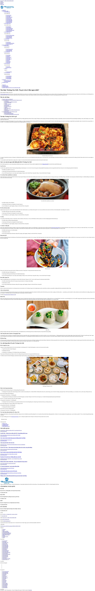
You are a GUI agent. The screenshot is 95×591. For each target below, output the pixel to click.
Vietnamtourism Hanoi (14, 416)
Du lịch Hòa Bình (9, 21)
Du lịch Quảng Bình (9, 28)
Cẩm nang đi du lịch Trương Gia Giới (10, 294)
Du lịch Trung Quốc (9, 49)
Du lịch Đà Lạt (8, 26)
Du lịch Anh (4, 576)
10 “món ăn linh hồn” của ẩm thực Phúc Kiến (9, 466)
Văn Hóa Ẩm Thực (5, 424)
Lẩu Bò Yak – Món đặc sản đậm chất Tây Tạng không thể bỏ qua (13, 433)
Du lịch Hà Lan (8, 57)
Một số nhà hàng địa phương (8, 113)
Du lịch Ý (7, 60)
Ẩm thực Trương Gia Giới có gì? (7, 99)
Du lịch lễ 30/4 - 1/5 (9, 44)
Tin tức (3, 530)
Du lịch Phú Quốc (9, 36)
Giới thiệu (3, 529)
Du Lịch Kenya (4, 585)
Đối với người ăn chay (7, 112)
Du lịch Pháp (8, 55)
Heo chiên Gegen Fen (7, 106)
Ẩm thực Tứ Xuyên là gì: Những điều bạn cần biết (10, 456)
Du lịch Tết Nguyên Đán (10, 43)
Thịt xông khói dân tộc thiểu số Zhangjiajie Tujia (12, 109)
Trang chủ (4, 10)
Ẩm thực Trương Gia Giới (4, 94)
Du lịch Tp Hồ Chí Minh (10, 35)
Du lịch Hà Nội (8, 15)
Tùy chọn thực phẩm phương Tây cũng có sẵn (11, 114)
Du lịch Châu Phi (7, 72)
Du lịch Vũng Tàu (9, 38)
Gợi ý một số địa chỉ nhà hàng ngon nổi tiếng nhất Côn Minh (12, 437)
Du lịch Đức (8, 59)
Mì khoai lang (6, 110)
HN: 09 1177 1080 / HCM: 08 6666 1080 (6, 0)
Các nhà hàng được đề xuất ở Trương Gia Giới (9, 111)
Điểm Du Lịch (4, 423)
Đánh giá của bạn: (4, 419)
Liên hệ (1, 1)
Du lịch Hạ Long (9, 18)
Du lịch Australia (9, 71)
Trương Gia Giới (45, 164)
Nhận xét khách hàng (5, 532)
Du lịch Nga (8, 62)
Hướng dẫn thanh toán (5, 534)
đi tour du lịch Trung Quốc (55, 227)
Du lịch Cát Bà (4, 543)
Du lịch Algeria (8, 77)
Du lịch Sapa (8, 16)
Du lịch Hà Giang (9, 22)
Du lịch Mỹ (8, 66)
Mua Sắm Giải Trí (5, 425)
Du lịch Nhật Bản (9, 50)
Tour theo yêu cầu (5, 82)
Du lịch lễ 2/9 (8, 42)
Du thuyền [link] (4, 79)
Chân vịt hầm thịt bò (7, 108)
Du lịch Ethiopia (8, 76)
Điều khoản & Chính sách (6, 533)
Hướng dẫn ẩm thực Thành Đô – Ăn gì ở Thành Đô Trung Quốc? (13, 461)
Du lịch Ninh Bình (9, 20)
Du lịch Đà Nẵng (9, 31)
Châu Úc (5, 68)
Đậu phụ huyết (6, 105)
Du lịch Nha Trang (9, 29)
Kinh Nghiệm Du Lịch (6, 426)
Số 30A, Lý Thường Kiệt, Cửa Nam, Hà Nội (10, 514)
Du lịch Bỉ (8, 56)
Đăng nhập (2, 4)
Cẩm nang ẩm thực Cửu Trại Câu (7, 442)
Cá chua (5, 103)
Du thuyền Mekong (7, 81)
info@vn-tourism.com (5, 519)
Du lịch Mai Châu (9, 19)
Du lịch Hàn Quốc (5, 573)
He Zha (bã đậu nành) (7, 102)
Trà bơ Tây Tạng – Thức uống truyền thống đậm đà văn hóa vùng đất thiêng (16, 447)
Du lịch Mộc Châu (9, 17)
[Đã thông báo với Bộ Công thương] (6, 526)
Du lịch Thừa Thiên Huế (10, 30)
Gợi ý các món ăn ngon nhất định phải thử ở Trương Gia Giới (12, 100)
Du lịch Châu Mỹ (7, 63)
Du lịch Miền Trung (7, 23)
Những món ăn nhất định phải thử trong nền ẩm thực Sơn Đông (13, 475)
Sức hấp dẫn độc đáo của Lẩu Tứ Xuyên (8, 471)
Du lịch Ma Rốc (8, 78)
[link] (16, 526)
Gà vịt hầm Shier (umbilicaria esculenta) (10, 101)
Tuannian (5, 107)
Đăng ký (1, 3)
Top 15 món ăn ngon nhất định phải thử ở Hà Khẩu (11, 452)
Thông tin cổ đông (5, 531)
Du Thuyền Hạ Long (7, 80)
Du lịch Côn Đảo (9, 37)
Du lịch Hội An (8, 27)
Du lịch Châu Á (6, 45)
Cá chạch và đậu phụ (7, 104)
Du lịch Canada (8, 67)
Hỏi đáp (3, 535)
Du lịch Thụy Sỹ (9, 58)
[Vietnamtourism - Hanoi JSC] (7, 8)
